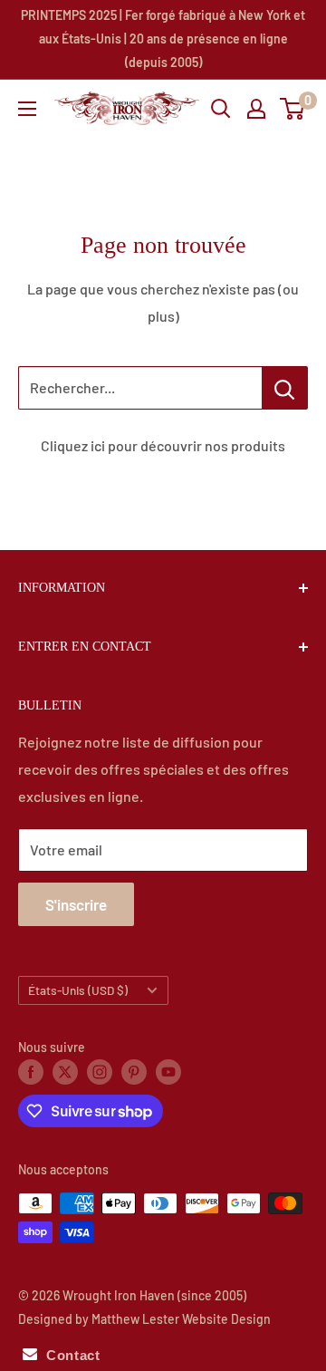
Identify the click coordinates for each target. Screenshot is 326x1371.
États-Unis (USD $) (78, 990)
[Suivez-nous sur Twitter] (65, 1072)
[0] (293, 109)
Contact (68, 1355)
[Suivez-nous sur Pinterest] (134, 1072)
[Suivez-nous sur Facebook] (30, 1072)
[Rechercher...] (285, 388)
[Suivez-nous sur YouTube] (168, 1072)
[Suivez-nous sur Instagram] (99, 1072)
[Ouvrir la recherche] (221, 109)
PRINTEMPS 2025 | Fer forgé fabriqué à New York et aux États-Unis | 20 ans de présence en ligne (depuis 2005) (163, 38)
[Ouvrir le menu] (27, 108)
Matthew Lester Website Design (181, 1319)
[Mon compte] (256, 109)
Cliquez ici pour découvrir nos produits (163, 445)
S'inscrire (76, 904)
